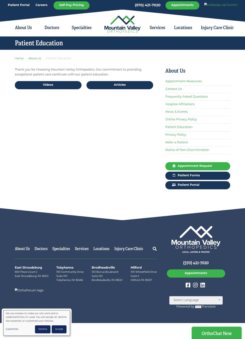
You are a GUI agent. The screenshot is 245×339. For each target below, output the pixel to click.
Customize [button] (12, 329)
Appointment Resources (183, 81)
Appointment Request (195, 166)
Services (157, 27)
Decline (42, 329)
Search (155, 249)
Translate (209, 306)
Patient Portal (19, 5)
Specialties (82, 27)
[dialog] (36, 323)
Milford (136, 267)
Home (19, 58)
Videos (48, 85)
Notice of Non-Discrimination (187, 150)
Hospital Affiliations (180, 104)
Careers (42, 5)
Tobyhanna (65, 267)
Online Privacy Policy (181, 119)
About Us (23, 27)
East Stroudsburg (28, 267)
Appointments (182, 5)
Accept (59, 329)
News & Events (176, 112)
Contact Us (173, 89)
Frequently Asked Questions (186, 96)
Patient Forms (189, 175)
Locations (183, 27)
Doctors (51, 27)
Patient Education (178, 127)
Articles (120, 85)
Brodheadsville (103, 267)
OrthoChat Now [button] (217, 333)
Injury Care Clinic (217, 27)
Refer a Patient (176, 142)
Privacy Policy (175, 135)
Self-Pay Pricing (71, 5)
